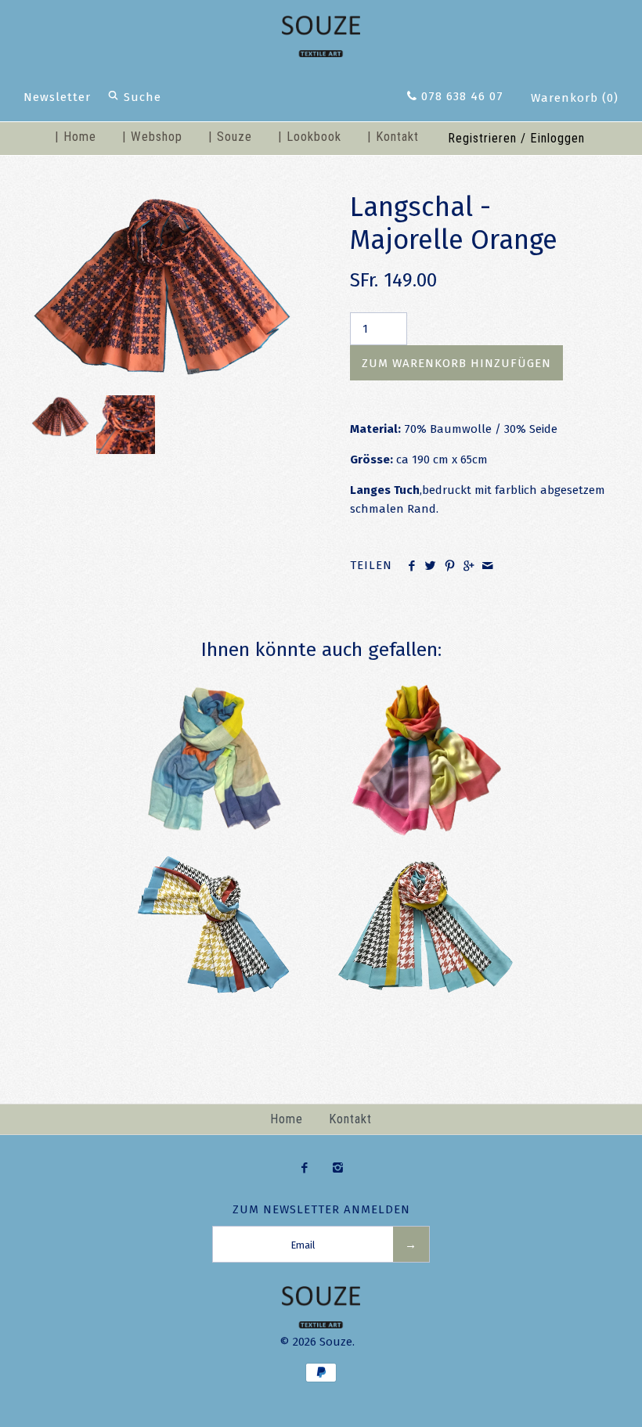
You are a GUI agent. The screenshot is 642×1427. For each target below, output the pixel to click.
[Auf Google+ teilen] (468, 567)
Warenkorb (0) (575, 98)
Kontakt (350, 1119)
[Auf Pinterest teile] (449, 567)
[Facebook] (304, 1168)
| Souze (230, 136)
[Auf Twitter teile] (430, 567)
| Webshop (152, 136)
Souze (335, 1342)
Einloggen (557, 138)
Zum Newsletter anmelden (321, 1209)
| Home (75, 136)
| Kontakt (393, 136)
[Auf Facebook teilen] (411, 567)
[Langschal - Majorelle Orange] (161, 200)
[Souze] (321, 25)
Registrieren (482, 138)
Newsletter (57, 97)
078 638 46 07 (460, 96)
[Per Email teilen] (487, 567)
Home (286, 1119)
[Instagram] (337, 1168)
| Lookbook (309, 136)
